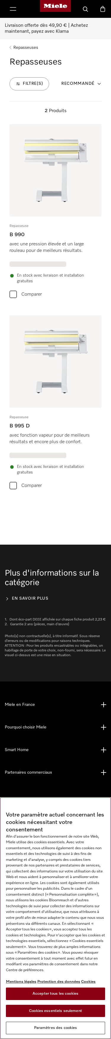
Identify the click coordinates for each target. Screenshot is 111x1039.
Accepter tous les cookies (55, 994)
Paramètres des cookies (55, 1028)
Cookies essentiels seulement (55, 1011)
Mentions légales (21, 982)
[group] (55, 212)
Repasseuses (25, 48)
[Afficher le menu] (13, 8)
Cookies (88, 982)
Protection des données (58, 982)
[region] (55, 918)
